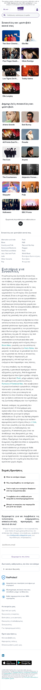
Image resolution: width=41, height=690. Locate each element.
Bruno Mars (6, 345)
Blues (3, 242)
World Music (26, 253)
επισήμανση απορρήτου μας (20, 535)
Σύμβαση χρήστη (18, 672)
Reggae (24, 248)
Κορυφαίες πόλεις (9, 641)
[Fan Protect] (9, 577)
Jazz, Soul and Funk (8, 253)
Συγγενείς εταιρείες (10, 614)
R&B (23, 242)
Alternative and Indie (8, 239)
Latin (3, 256)
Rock (23, 251)
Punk (23, 239)
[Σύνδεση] (36, 9)
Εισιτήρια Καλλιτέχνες (31, 256)
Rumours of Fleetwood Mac (12, 383)
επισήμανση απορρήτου (30, 672)
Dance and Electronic (8, 248)
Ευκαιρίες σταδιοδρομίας (12, 621)
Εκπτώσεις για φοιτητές (12, 617)
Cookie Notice (8, 673)
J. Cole (33, 422)
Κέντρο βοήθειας (9, 638)
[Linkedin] (3, 655)
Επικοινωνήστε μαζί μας (12, 645)
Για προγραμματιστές (11, 628)
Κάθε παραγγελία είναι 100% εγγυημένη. (19, 3)
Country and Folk (7, 245)
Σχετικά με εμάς (9, 610)
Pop (2, 262)
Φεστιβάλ (26, 259)
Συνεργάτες (7, 624)
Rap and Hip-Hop (28, 245)
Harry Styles (29, 348)
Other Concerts (6, 259)
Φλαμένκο (26, 262)
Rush (19, 378)
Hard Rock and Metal (8, 251)
